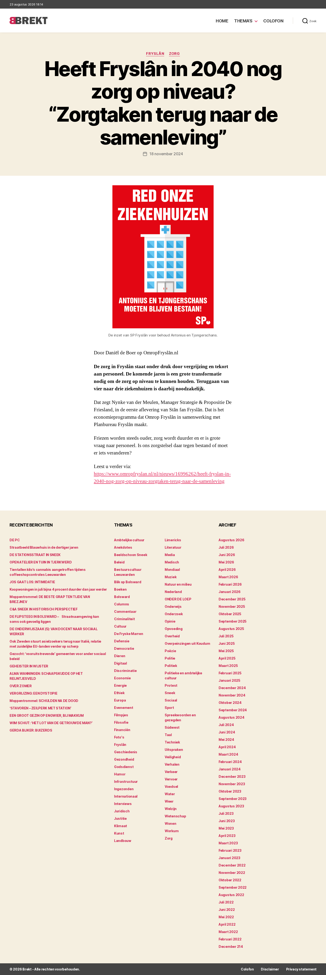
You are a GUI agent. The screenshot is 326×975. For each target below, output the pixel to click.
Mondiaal (172, 569)
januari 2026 (230, 592)
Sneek (170, 693)
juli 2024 (226, 725)
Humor (120, 774)
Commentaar (125, 611)
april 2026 (227, 569)
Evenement (123, 708)
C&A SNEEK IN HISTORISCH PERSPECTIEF (44, 609)
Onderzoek (174, 614)
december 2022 (232, 865)
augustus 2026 (231, 540)
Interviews (122, 804)
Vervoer (171, 779)
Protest (171, 685)
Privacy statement (301, 969)
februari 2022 (230, 939)
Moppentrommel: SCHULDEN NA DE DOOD (44, 701)
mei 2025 (226, 651)
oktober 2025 (230, 614)
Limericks (173, 540)
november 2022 (232, 873)
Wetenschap (175, 816)
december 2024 (232, 688)
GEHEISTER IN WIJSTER (29, 666)
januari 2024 (230, 769)
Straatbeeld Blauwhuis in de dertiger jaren (44, 547)
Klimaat (120, 826)
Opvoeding (174, 629)
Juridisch (122, 811)
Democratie (124, 648)
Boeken (120, 589)
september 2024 (233, 710)
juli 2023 (226, 813)
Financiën (122, 730)
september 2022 (233, 887)
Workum (172, 831)
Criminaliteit (124, 619)
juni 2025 (227, 643)
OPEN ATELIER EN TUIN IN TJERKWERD (41, 562)
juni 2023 (227, 821)
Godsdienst (123, 767)
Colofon (273, 20)
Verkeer (171, 772)
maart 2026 (228, 577)
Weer (169, 801)
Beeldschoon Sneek (130, 555)
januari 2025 (229, 680)
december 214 (231, 946)
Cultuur (120, 626)
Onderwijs (173, 606)
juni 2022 (227, 910)
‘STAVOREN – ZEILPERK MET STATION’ (40, 708)
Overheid (172, 636)
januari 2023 (229, 858)
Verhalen (172, 764)
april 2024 (227, 747)
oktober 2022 (230, 880)
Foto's (119, 737)
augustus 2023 (231, 806)
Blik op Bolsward (127, 582)
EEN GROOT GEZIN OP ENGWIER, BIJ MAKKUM (47, 715)
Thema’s (243, 20)
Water (170, 794)
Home (222, 20)
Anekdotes (123, 547)
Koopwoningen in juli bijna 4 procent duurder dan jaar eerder (58, 589)
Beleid (119, 562)
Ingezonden (123, 789)
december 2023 (232, 776)
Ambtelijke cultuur (129, 540)
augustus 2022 (231, 895)
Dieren (119, 656)
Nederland (173, 592)
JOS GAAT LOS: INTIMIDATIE (32, 582)
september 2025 (233, 621)
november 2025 (232, 606)
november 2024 (232, 695)
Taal (168, 735)
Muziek (170, 577)
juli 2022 (226, 902)
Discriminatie (125, 671)
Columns (121, 604)
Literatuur (173, 547)
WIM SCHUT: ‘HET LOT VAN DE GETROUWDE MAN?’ (51, 723)
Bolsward (122, 597)
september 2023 (233, 799)
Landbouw (122, 841)
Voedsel (171, 786)
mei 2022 (226, 917)
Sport (169, 708)
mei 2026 (226, 562)
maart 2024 (228, 754)
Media (170, 555)
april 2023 (227, 836)
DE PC (15, 540)
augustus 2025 (231, 629)
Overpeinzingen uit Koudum (187, 643)
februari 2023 (230, 850)
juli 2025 (226, 636)
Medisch (172, 562)
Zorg (174, 54)
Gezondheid (124, 759)
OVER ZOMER (21, 686)
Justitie (120, 818)
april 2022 (227, 924)
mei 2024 (226, 740)
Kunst (119, 833)
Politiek (171, 666)
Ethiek (119, 693)
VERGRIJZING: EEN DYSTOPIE (33, 693)
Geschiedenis (125, 752)
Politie (170, 658)
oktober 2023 (230, 791)
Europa (120, 700)
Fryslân (155, 54)
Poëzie (170, 651)
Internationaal (125, 796)
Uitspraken (174, 750)
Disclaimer (270, 969)
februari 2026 (230, 584)
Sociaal (171, 700)
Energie (120, 685)
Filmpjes (121, 715)
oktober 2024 (230, 703)
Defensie (121, 641)
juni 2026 (227, 555)
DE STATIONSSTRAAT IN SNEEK (35, 555)
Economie (122, 678)
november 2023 (232, 784)
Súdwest (172, 727)
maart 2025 (228, 666)
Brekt (27, 969)
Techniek (172, 742)
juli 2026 (226, 547)
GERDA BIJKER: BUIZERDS (31, 730)
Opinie (170, 621)
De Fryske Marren (128, 634)
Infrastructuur (126, 781)
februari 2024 (230, 762)
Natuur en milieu (178, 584)
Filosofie (121, 722)
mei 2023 (226, 828)
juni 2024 (227, 732)
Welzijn (171, 809)
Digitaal (120, 663)
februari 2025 (230, 673)
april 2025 (227, 658)
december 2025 (232, 599)
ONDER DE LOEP (178, 599)
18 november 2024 (166, 153)
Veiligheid (173, 757)
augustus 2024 (231, 717)
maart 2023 (228, 843)
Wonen (170, 823)
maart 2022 (228, 932)
